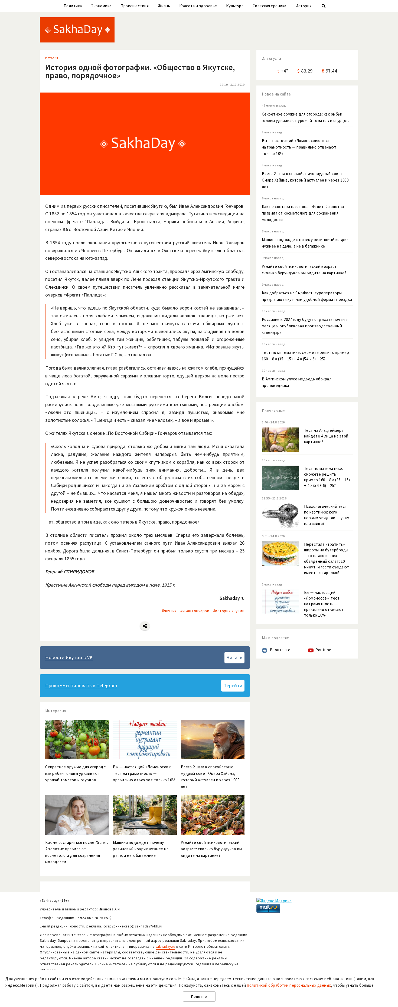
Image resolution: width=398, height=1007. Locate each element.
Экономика (101, 5)
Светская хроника (269, 5)
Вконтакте (280, 649)
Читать (235, 657)
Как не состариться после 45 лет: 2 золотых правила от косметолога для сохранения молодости (303, 213)
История (303, 5)
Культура (234, 5)
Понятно (199, 996)
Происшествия (134, 5)
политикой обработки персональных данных (289, 985)
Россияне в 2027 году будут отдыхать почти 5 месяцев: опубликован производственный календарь (305, 326)
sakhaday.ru (165, 946)
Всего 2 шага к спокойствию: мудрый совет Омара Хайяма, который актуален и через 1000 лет (305, 180)
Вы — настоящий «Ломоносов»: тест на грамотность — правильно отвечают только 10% (299, 147)
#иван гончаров (194, 610)
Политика (73, 5)
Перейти (233, 685)
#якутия (169, 610)
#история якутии (229, 610)
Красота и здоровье (198, 5)
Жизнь (164, 5)
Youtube (323, 649)
